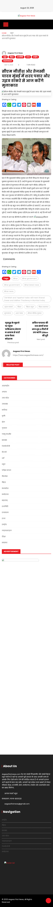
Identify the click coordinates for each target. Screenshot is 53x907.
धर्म (3, 458)
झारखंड (4, 440)
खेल (3, 422)
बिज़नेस (5, 476)
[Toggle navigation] (6, 24)
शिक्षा (4, 536)
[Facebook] (25, 4)
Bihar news (8, 291)
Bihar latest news (32, 285)
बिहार (12, 57)
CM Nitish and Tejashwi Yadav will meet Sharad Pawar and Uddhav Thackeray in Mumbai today (24, 299)
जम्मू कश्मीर (6, 434)
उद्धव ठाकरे (8, 307)
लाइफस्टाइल (7, 61)
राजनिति (20, 57)
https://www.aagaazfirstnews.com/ (28, 355)
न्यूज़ (5, 57)
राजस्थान (5, 512)
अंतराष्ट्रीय (5, 385)
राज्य (28, 57)
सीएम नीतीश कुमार (35, 313)
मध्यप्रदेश (5, 488)
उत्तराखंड (5, 404)
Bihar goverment (29, 278)
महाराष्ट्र (5, 500)
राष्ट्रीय (35, 57)
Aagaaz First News (15, 53)
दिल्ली (4, 452)
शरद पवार (19, 313)
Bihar (15, 278)
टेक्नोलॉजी (6, 446)
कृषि (3, 416)
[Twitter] (29, 4)
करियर (4, 410)
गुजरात (4, 428)
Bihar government (12, 285)
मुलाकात (7, 313)
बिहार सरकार (43, 307)
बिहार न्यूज (30, 307)
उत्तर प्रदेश (5, 398)
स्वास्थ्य (4, 542)
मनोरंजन (5, 494)
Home (4, 33)
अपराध (4, 392)
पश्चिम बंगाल (6, 470)
